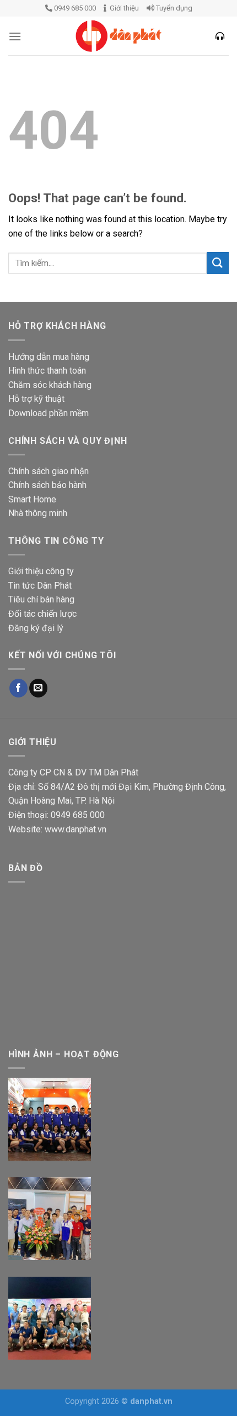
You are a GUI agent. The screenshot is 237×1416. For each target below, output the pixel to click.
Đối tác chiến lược (42, 614)
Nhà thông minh (37, 513)
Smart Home (32, 499)
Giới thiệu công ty (41, 571)
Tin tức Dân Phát (40, 585)
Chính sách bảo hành (47, 485)
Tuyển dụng (173, 8)
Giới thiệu (122, 8)
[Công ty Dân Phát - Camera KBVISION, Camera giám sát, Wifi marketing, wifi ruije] (118, 36)
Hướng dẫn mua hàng (48, 357)
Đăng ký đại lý (35, 628)
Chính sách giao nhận (48, 471)
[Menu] (14, 36)
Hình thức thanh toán (47, 370)
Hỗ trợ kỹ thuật (36, 399)
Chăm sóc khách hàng (49, 385)
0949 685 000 (74, 8)
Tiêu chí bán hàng (41, 599)
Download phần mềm (48, 413)
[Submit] (218, 263)
